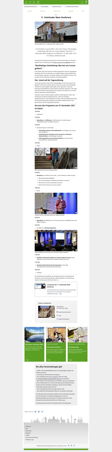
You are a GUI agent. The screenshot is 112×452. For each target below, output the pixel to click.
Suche (82, 3)
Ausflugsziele (71, 11)
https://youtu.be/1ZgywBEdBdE (62, 62)
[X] (42, 411)
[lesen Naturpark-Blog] (77, 344)
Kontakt (34, 3)
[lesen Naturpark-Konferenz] (56, 344)
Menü (86, 3)
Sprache (38, 3)
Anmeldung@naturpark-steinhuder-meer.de (49, 379)
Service (82, 11)
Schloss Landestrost (44, 303)
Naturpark (30, 11)
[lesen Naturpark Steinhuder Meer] (34, 344)
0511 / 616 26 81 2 (54, 376)
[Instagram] (38, 411)
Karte (30, 3)
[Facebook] (35, 411)
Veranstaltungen (56, 11)
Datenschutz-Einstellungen (32, 437)
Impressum (28, 426)
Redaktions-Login (30, 439)
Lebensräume (42, 11)
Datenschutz (28, 430)
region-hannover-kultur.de (65, 312)
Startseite (26, 3)
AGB (27, 428)
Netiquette (28, 433)
